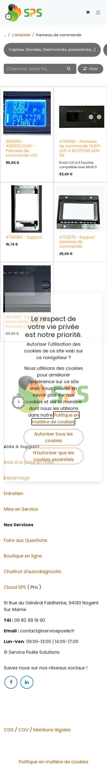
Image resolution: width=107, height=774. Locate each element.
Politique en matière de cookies (53, 762)
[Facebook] (10, 682)
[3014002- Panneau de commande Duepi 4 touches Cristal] (27, 288)
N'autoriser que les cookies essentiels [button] (53, 456)
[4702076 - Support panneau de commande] (80, 209)
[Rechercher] (68, 69)
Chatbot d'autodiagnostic (33, 571)
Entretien (13, 493)
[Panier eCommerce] (88, 12)
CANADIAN (21, 34)
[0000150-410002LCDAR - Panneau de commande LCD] (27, 113)
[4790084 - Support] (27, 209)
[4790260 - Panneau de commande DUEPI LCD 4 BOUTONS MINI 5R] (80, 113)
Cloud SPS (15, 587)
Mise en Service (21, 509)
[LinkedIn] (26, 682)
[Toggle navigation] (98, 12)
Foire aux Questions (26, 540)
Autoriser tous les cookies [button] (53, 437)
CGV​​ (23, 730)
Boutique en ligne (23, 556)
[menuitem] (52, 50)
